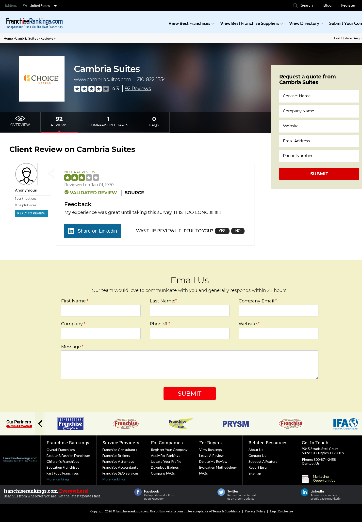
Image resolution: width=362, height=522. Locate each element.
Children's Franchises (63, 461)
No (238, 230)
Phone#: (160, 324)
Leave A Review (211, 455)
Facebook (138, 492)
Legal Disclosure (281, 511)
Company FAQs (163, 473)
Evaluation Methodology (218, 467)
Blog (327, 5)
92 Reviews (138, 88)
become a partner (19, 426)
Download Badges (165, 467)
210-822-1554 (151, 79)
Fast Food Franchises (63, 473)
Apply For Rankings (165, 455)
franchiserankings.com (132, 511)
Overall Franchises (61, 449)
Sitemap (254, 473)
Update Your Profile (166, 461)
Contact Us (257, 455)
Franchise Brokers (116, 455)
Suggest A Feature (263, 461)
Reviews (46, 38)
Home (8, 38)
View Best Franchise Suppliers (249, 23)
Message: (72, 346)
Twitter (221, 492)
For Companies (167, 442)
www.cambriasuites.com (102, 79)
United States (40, 5)
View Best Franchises (189, 23)
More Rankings (58, 479)
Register (348, 5)
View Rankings (210, 449)
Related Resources (267, 442)
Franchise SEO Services (120, 473)
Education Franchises (63, 467)
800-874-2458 (325, 459)
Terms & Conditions (226, 511)
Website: (249, 324)
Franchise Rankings (68, 442)
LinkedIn (304, 492)
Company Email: (258, 301)
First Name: (74, 301)
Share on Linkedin (97, 231)
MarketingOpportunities (324, 478)
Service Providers (120, 442)
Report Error (258, 467)
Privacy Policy (255, 511)
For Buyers (210, 442)
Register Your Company (169, 449)
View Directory (304, 23)
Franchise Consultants (119, 449)
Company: (73, 324)
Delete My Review (213, 461)
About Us (255, 449)
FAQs (203, 473)
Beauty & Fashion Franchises (69, 455)
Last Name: (163, 301)
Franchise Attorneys (118, 461)
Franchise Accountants (120, 467)
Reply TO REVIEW (31, 213)
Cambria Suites (26, 38)
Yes (222, 230)
